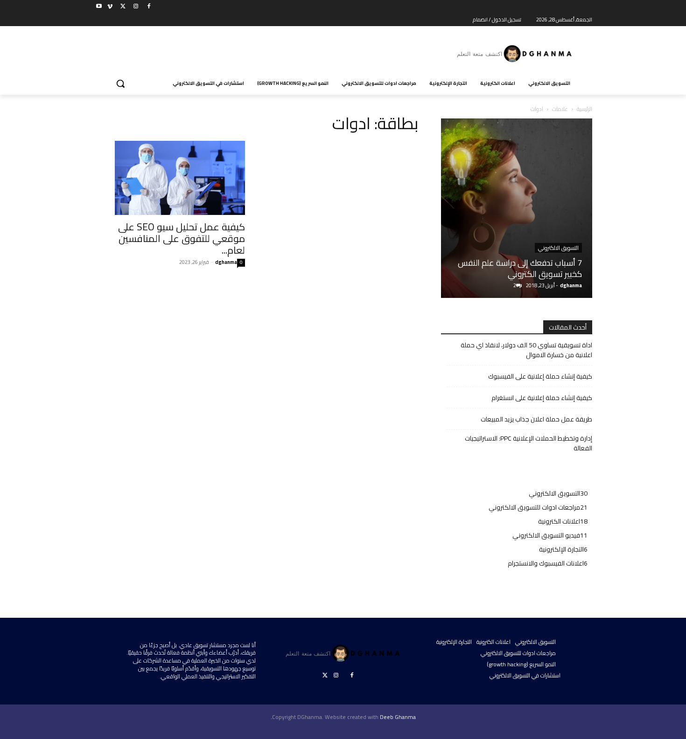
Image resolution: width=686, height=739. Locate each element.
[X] (123, 6)
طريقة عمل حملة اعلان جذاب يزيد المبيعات (536, 419)
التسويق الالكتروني (558, 248)
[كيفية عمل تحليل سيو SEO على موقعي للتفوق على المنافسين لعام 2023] (169, 178)
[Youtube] (99, 6)
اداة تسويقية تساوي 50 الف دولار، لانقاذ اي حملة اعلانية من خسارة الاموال (526, 350)
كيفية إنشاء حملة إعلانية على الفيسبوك (540, 376)
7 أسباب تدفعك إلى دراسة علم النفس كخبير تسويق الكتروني (520, 268)
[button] (120, 83)
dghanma (226, 262)
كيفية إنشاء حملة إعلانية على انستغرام (541, 398)
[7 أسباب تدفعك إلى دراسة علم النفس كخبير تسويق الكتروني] (516, 208)
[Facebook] (148, 6)
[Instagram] (135, 6)
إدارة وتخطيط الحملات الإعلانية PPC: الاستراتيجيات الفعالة (528, 443)
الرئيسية (584, 109)
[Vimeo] (110, 6)
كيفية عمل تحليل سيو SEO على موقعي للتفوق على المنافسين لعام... (181, 238)
